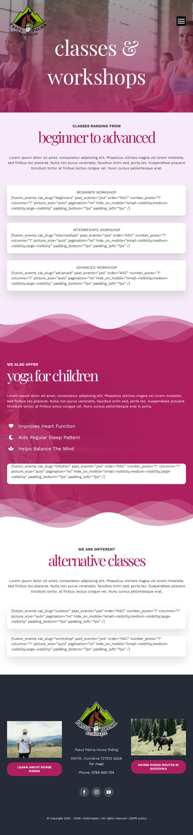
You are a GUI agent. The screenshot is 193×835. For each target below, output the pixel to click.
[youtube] (109, 792)
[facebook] (84, 792)
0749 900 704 (103, 772)
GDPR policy (137, 818)
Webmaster (91, 818)
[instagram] (96, 792)
